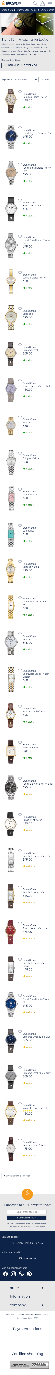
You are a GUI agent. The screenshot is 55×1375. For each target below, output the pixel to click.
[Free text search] (35, 4)
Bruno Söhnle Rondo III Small (30, 746)
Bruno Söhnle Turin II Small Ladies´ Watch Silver (37, 240)
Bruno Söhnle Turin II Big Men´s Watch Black (38, 782)
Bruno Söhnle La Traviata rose (31, 493)
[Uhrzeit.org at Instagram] (13, 1274)
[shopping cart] (42, 4)
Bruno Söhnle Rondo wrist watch (32, 819)
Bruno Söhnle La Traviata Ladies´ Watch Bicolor (36, 674)
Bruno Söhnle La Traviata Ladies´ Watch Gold (36, 601)
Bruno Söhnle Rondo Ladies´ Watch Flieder (37, 385)
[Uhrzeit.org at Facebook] (5, 1274)
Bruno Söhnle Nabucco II (29, 421)
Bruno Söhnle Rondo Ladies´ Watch (33, 204)
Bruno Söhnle (22, 65)
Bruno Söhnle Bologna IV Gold (31, 566)
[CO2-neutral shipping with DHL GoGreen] (29, 1365)
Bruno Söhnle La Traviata (29, 529)
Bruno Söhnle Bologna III (29, 312)
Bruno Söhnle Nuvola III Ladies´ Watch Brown (35, 963)
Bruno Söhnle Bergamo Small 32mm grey (37, 1072)
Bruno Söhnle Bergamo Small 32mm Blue (36, 1035)
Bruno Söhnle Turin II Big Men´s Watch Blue (37, 132)
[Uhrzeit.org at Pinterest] (29, 1274)
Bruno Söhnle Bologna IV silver (31, 457)
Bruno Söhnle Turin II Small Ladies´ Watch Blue (37, 999)
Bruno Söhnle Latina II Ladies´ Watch (34, 276)
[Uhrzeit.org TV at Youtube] (21, 1274)
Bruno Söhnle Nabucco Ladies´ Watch (35, 96)
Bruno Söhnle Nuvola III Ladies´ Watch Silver (38, 855)
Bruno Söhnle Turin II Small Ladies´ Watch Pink (37, 167)
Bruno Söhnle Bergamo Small (30, 349)
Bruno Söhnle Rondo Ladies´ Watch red (35, 927)
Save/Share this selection (18, 1176)
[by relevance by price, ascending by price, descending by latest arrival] (26, 80)
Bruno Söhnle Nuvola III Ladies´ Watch (35, 891)
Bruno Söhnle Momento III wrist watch (35, 1107)
